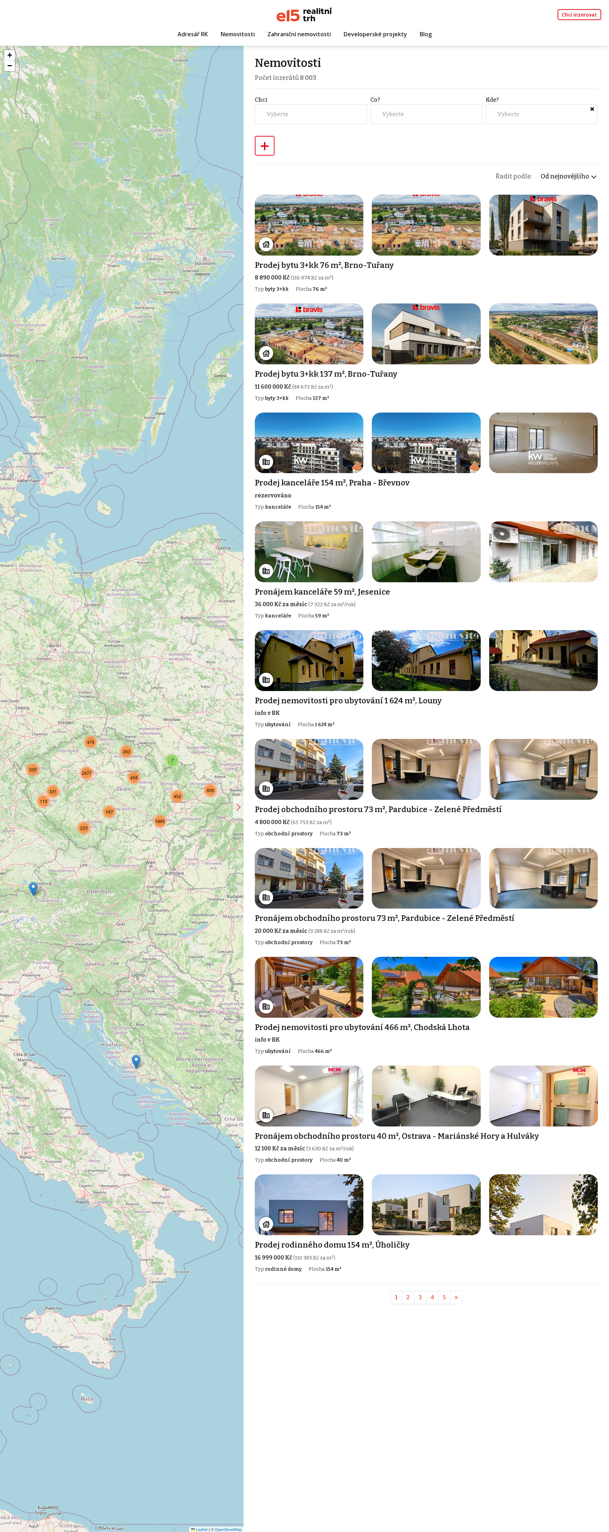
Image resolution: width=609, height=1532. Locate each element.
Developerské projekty (375, 34)
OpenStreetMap (228, 1529)
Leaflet (201, 1529)
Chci (261, 99)
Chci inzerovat (579, 14)
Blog (426, 34)
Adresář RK (193, 34)
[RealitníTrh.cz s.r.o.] (304, 14)
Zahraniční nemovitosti (299, 34)
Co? (375, 99)
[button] (136, 1062)
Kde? (492, 99)
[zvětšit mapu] (238, 807)
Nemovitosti (238, 34)
